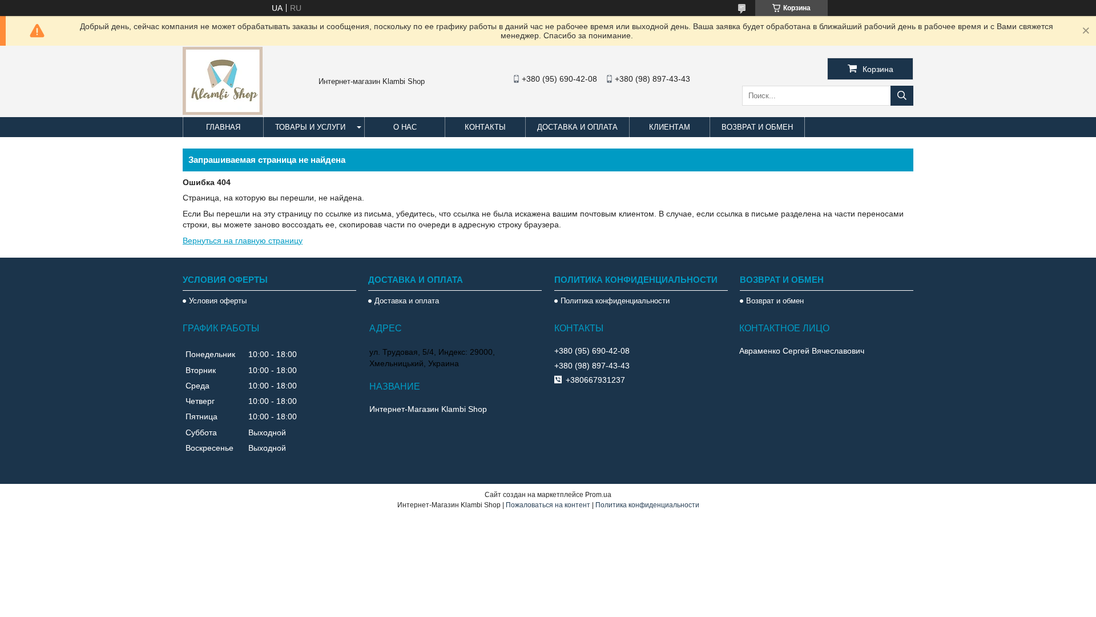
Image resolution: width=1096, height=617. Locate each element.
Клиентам (669, 127)
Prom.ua (598, 495)
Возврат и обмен (757, 127)
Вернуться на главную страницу (243, 240)
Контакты (485, 127)
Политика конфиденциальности (615, 301)
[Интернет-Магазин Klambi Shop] (223, 112)
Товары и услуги (310, 127)
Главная (223, 127)
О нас (405, 127)
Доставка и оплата (577, 127)
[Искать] (901, 96)
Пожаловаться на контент (548, 505)
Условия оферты (218, 301)
